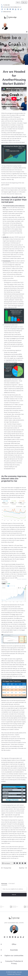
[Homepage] (10, 17)
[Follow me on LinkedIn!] (10, 9)
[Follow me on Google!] (18, 9)
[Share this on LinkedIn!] (19, 863)
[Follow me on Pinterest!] (13, 9)
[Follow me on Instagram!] (5, 9)
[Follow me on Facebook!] (7, 9)
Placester (18, 974)
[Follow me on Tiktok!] (21, 9)
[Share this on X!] (17, 863)
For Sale (4, 883)
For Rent (12, 883)
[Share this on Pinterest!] (22, 863)
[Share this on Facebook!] (14, 863)
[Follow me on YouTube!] (2, 9)
